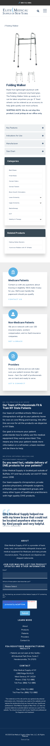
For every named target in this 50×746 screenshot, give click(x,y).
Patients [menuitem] (25, 633)
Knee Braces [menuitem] (13, 176)
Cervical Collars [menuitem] (13, 181)
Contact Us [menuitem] (25, 640)
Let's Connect (16, 383)
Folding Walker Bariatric (16, 242)
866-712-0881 (25, 3)
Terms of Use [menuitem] (25, 739)
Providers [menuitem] (25, 637)
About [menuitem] (25, 626)
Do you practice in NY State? (16, 402)
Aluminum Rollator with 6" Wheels (20, 248)
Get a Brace (15, 341)
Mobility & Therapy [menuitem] (15, 219)
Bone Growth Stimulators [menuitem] (17, 192)
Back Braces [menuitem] (13, 170)
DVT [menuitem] (10, 214)
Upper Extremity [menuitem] (14, 203)
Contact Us (15, 299)
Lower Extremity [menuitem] (14, 197)
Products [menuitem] (25, 630)
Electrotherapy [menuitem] (13, 208)
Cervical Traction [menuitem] (14, 187)
